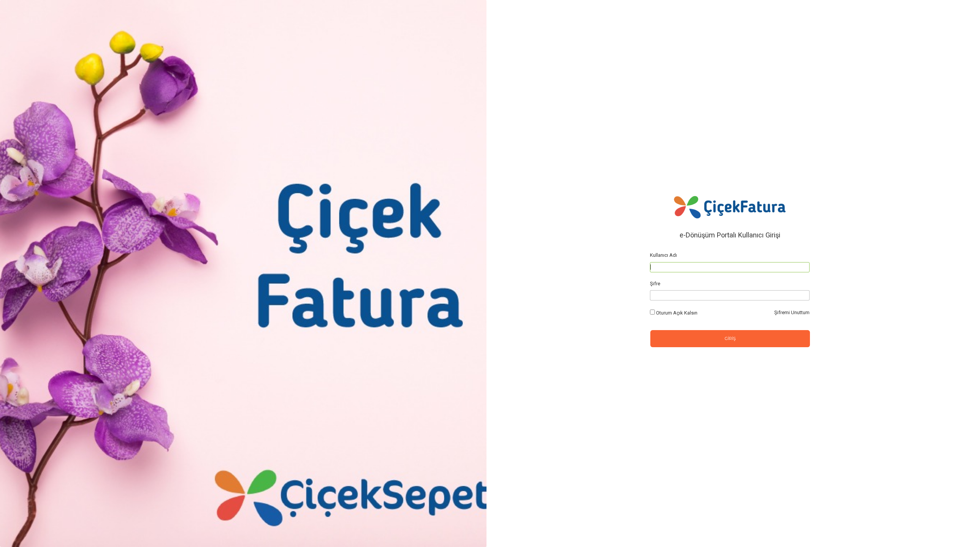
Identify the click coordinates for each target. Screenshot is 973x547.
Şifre (655, 283)
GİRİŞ (730, 338)
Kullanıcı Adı (663, 255)
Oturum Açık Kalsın (676, 313)
